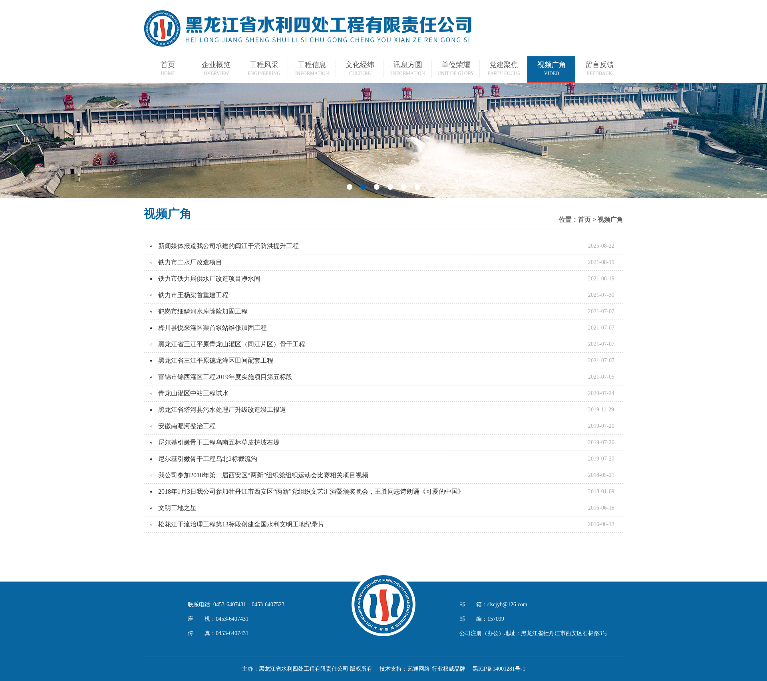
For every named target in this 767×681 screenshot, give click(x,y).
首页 (584, 219)
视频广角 (610, 219)
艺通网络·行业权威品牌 (436, 669)
